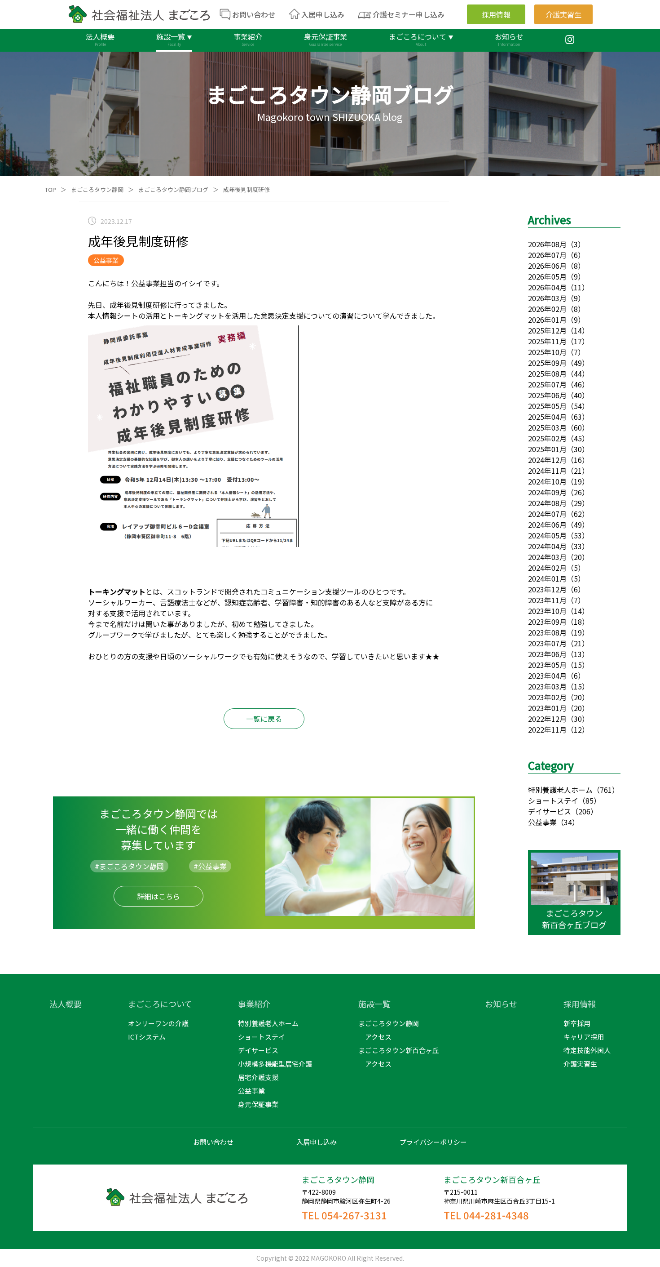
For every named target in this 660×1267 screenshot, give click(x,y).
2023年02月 (547, 697)
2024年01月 (547, 578)
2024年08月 (547, 503)
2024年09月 (547, 492)
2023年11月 (547, 600)
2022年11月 (547, 729)
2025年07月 (547, 384)
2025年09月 (547, 362)
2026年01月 (547, 319)
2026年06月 (547, 265)
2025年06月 (547, 395)
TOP (50, 189)
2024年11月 (547, 470)
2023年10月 (547, 610)
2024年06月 (547, 524)
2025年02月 (547, 438)
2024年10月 (547, 481)
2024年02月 (547, 567)
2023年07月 (547, 643)
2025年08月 (547, 373)
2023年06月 (547, 654)
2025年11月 (547, 341)
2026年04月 (547, 287)
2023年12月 (547, 589)
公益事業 (542, 822)
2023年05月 (547, 664)
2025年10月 (547, 352)
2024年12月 (547, 459)
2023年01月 (547, 707)
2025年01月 (547, 449)
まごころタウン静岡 (97, 189)
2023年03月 (547, 686)
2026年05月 (547, 276)
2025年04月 (547, 416)
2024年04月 (547, 546)
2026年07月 (547, 254)
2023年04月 (547, 675)
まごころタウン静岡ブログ (173, 189)
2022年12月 (547, 718)
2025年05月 (547, 405)
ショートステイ (553, 800)
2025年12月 (547, 330)
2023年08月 (547, 632)
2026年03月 (547, 298)
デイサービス (549, 811)
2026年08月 (547, 244)
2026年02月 (547, 308)
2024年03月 (547, 556)
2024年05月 (547, 535)
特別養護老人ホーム (560, 789)
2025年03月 (547, 427)
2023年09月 (547, 621)
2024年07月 (547, 513)
